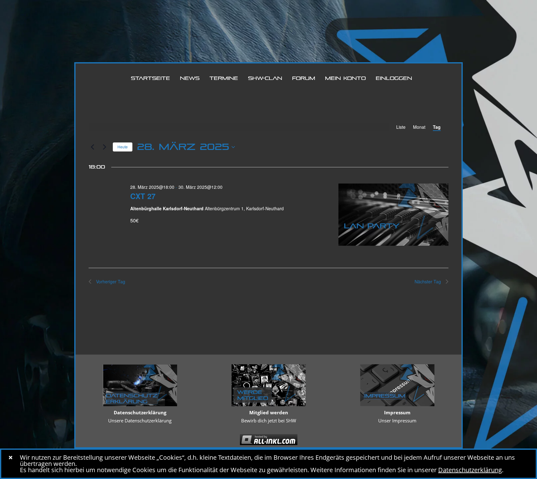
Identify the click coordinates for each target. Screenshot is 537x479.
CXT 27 (142, 196)
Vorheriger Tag (110, 281)
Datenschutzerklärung (470, 470)
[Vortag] (92, 147)
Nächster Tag (428, 281)
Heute (122, 146)
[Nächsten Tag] (104, 147)
